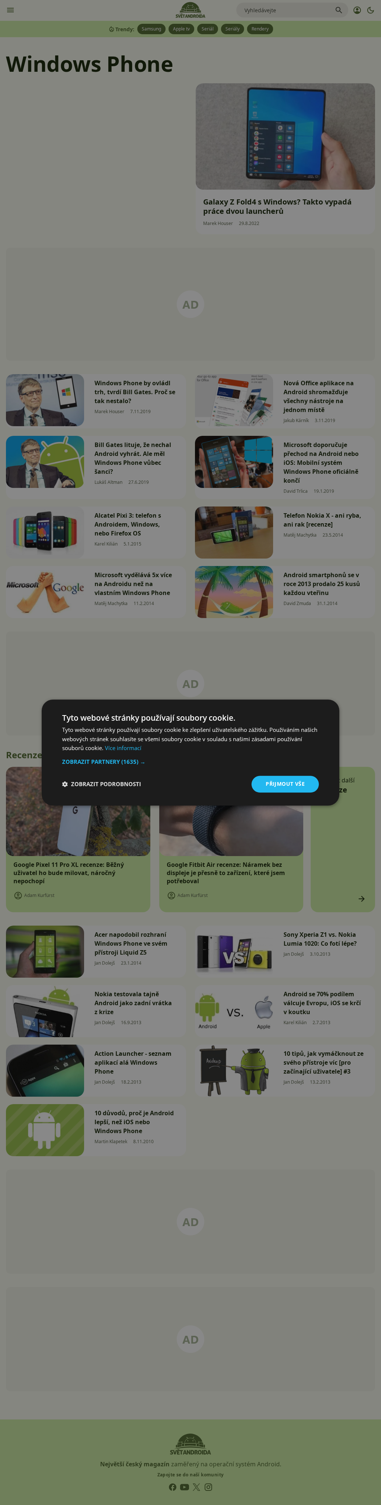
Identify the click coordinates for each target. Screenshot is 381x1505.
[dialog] (190, 752)
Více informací (123, 748)
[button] (190, 761)
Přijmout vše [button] (285, 783)
